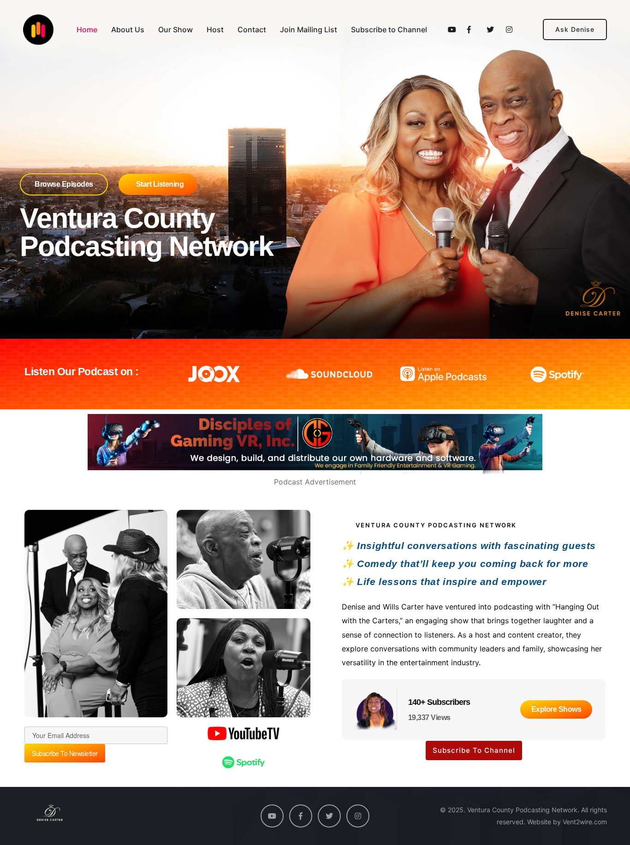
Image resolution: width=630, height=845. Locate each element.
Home (87, 29)
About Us (127, 29)
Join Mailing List (308, 29)
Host (215, 29)
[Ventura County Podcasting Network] (38, 29)
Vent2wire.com (585, 822)
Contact (252, 29)
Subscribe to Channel (389, 29)
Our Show (175, 29)
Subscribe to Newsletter (65, 753)
